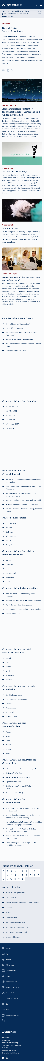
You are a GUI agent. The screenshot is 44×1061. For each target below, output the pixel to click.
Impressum (6, 1037)
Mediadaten (6, 1048)
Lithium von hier (17, 239)
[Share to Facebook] (8, 70)
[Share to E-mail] (3, 70)
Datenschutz (6, 1040)
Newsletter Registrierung (10, 1053)
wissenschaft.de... (8, 242)
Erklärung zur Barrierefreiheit (11, 1045)
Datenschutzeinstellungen (10, 1043)
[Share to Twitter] (12, 70)
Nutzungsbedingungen (9, 1050)
